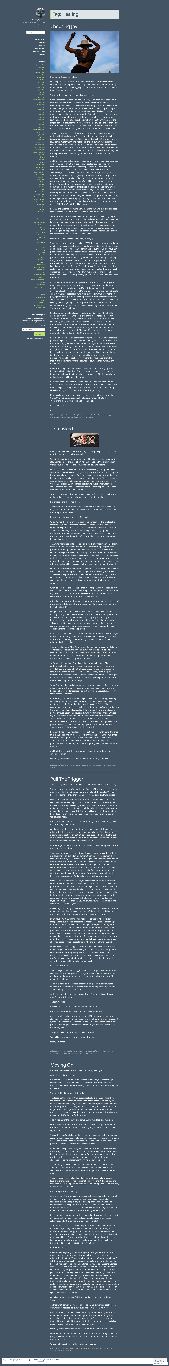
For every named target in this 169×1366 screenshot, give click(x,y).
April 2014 (41, 140)
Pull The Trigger (66, 779)
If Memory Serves (39, 51)
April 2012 (41, 189)
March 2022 (41, 70)
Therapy (42, 282)
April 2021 (41, 82)
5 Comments (67, 1351)
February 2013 (40, 167)
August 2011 (41, 204)
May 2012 (42, 187)
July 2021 (42, 80)
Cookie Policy (41, 1361)
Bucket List (41, 225)
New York (42, 255)
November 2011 (39, 199)
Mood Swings (40, 250)
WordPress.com (40, 308)
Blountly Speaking (38, 20)
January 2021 (40, 87)
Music (43, 252)
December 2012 (39, 172)
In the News (41, 237)
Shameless (41, 54)
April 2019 (41, 97)
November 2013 (39, 147)
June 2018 (42, 102)
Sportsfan (42, 277)
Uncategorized (40, 287)
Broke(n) (42, 45)
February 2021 (40, 85)
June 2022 (42, 67)
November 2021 (39, 75)
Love (43, 247)
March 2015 (41, 127)
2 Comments (87, 1053)
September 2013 (39, 152)
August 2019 (41, 95)
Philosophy (41, 260)
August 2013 (41, 155)
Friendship (41, 235)
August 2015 (41, 125)
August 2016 (41, 115)
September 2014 (39, 130)
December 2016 (39, 112)
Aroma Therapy (39, 222)
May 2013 (42, 162)
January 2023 (40, 65)
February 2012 (40, 192)
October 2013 (40, 150)
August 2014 (41, 132)
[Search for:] (35, 32)
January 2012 (40, 194)
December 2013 (39, 145)
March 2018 (41, 105)
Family (43, 230)
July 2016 (42, 117)
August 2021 (41, 77)
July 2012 (42, 182)
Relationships (40, 270)
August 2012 (41, 179)
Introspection (40, 240)
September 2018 (39, 100)
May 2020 (42, 92)
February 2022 (40, 72)
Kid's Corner (41, 242)
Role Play (42, 43)
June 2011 (42, 207)
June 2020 (42, 90)
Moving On (61, 1065)
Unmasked (61, 428)
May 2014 (42, 137)
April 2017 (41, 110)
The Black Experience (37, 280)
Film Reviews (40, 232)
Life (44, 245)
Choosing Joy (63, 26)
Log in (43, 300)
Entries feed (41, 303)
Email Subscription (38, 315)
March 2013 (41, 164)
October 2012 (40, 177)
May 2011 (42, 209)
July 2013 (42, 157)
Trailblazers (41, 285)
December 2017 (39, 107)
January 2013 (40, 169)
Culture (42, 227)
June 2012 (42, 184)
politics (42, 262)
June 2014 (42, 135)
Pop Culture (41, 265)
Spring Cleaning (39, 48)
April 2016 (41, 120)
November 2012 (39, 174)
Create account (40, 298)
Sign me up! (40, 334)
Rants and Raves (39, 267)
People (42, 257)
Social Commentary (38, 275)
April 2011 (41, 212)
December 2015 (39, 122)
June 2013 (42, 159)
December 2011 (39, 197)
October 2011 (40, 202)
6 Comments (89, 417)
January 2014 (40, 142)
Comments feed (39, 305)
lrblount (54, 415)
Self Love (42, 272)
